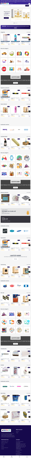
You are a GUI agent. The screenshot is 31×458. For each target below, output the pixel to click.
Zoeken (27, 5)
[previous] (1, 39)
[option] (15, 15)
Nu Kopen (15, 82)
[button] (25, 5)
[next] (29, 39)
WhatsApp (18, 451)
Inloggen (17, 432)
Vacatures (2, 446)
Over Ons (2, 445)
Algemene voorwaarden (4, 442)
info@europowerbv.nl (20, 441)
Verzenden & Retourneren (4, 447)
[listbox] (15, 15)
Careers (15, 27)
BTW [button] (29, 3)
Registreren (17, 431)
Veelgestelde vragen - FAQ (4, 441)
